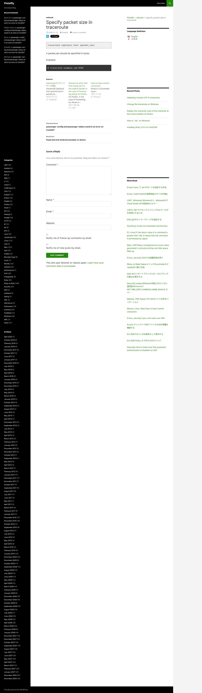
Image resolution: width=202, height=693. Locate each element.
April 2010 (8, 544)
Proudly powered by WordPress (16, 690)
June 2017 (8, 356)
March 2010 (8, 547)
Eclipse (7, 195)
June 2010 (8, 537)
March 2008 (9, 626)
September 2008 (10, 606)
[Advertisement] (148, 64)
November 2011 (10, 481)
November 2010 (10, 521)
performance (9, 270)
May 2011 (8, 501)
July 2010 (8, 534)
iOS (5, 231)
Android (7, 168)
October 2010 (9, 524)
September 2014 (10, 406)
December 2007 (10, 636)
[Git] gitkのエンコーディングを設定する (144, 219)
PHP (6, 273)
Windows (7, 316)
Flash (6, 208)
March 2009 (9, 586)
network (49, 17)
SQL (5, 300)
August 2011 (9, 491)
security (7, 287)
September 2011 (10, 488)
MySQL (7, 264)
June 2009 (8, 577)
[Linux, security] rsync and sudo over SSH (146, 318)
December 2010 (10, 517)
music (6, 260)
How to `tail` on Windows (138, 120)
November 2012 (10, 452)
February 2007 (10, 669)
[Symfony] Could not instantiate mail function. (147, 226)
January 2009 (9, 593)
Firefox (6, 204)
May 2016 (8, 370)
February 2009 (10, 590)
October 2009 (9, 563)
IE (4, 224)
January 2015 (9, 399)
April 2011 (8, 504)
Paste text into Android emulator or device (66, 138)
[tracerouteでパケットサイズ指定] (57, 91)
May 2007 (8, 659)
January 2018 (9, 347)
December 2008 (10, 596)
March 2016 (8, 376)
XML (6, 319)
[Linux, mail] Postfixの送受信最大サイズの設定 (147, 194)
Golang (7, 214)
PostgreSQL (8, 277)
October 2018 (9, 340)
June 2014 (8, 412)
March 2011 (8, 508)
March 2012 (8, 468)
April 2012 (8, 465)
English (134, 36)
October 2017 (9, 353)
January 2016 (9, 379)
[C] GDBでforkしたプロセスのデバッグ (144, 340)
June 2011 (8, 498)
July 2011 (8, 494)
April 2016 (8, 373)
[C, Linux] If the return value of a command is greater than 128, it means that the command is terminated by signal (147, 235)
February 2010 (9, 550)
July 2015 (8, 389)
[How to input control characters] (102, 90)
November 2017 (10, 350)
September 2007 (10, 646)
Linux (6, 241)
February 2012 (9, 471)
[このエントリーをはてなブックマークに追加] (47, 36)
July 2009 (8, 573)
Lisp (5, 244)
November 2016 (10, 363)
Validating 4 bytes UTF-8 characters (143, 97)
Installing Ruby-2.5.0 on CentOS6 (142, 127)
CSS (6, 191)
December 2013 (10, 422)
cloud (6, 185)
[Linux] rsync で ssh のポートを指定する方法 (146, 187)
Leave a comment (79, 32)
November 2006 (10, 679)
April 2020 (8, 337)
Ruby (6, 280)
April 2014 (8, 419)
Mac (6, 247)
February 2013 (9, 442)
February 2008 (10, 629)
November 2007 (10, 639)
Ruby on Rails (9, 283)
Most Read (161, 3)
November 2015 (10, 386)
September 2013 (10, 425)
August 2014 (9, 409)
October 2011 (9, 485)
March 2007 (9, 665)
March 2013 (8, 439)
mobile (6, 254)
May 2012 (8, 462)
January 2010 (9, 554)
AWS (6, 178)
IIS (5, 227)
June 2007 (8, 656)
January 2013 (9, 445)
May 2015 (8, 393)
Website (50, 223)
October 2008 (9, 603)
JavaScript (8, 237)
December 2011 (10, 478)
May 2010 (8, 540)
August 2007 (9, 649)
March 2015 (8, 396)
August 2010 (9, 531)
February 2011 (9, 511)
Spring (6, 296)
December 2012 (10, 448)
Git (5, 211)
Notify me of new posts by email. (63, 248)
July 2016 (8, 366)
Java (6, 234)
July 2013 (8, 429)
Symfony (7, 310)
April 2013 (8, 435)
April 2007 (8, 662)
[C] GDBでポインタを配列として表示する (145, 334)
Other (6, 323)
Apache (7, 172)
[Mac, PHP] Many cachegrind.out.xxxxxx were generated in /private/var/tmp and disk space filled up (148, 248)
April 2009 (8, 583)
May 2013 (8, 432)
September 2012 (10, 458)
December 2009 (10, 557)
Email (50, 211)
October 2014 (9, 402)
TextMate (7, 313)
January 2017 (9, 360)
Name (50, 199)
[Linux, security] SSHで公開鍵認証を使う (145, 258)
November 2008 (10, 600)
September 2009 (10, 567)
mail (5, 250)
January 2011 (9, 514)
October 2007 (9, 642)
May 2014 (8, 416)
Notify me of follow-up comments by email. (69, 238)
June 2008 (8, 616)
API (5, 175)
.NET (6, 165)
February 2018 (9, 343)
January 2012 (9, 475)
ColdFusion (8, 188)
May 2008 (8, 619)
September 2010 (10, 527)
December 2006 (10, 675)
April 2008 (8, 623)
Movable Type (9, 257)
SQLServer (8, 303)
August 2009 (9, 570)
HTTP (6, 221)
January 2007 (9, 672)
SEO (5, 290)
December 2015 (10, 383)
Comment (52, 164)
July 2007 (8, 652)
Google (7, 218)
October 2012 (9, 455)
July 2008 (8, 613)
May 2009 (8, 580)
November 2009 (10, 560)
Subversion (8, 306)
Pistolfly (9, 3)
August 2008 (9, 609)
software (7, 293)
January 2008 (9, 633)
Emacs (6, 198)
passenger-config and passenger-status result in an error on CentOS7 (74, 126)
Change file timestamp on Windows (143, 104)
